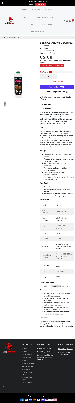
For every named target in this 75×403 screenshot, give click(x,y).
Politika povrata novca (27, 378)
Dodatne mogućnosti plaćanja (57, 92)
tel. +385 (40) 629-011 (45, 352)
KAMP (50, 25)
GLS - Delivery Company (65, 349)
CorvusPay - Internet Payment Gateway (64, 353)
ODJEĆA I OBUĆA (40, 25)
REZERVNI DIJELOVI (37, 32)
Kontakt (24, 360)
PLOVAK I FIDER (36, 10)
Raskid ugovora (27, 382)
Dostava (24, 351)
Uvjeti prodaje (26, 357)
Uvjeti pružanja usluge (27, 373)
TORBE (31, 25)
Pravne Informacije (28, 363)
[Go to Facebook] (3, 3)
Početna (3, 37)
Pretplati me (41, 5)
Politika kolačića (27, 369)
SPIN (51, 17)
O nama (24, 348)
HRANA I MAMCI (48, 10)
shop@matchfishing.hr (45, 348)
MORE (25, 25)
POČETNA (25, 10)
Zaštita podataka (27, 366)
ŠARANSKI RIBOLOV (28, 17)
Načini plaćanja (27, 354)
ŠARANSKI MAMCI (42, 17)
